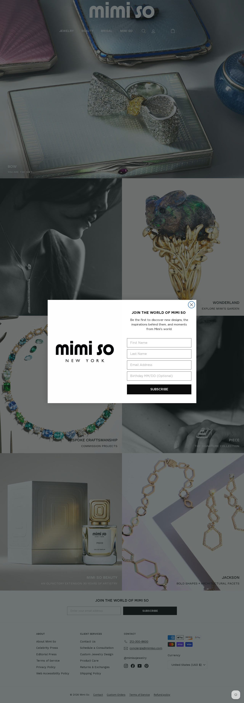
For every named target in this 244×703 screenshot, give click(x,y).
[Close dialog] (191, 304)
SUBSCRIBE (159, 389)
